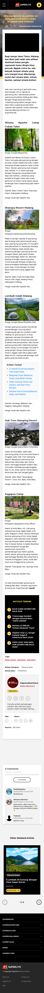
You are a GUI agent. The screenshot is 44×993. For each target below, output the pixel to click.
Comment (22, 780)
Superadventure (7, 26)
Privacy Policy (26, 981)
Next (39, 902)
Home (2, 26)
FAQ (3, 985)
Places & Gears (15, 26)
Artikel (11, 26)
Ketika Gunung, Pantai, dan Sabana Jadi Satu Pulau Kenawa (21, 385)
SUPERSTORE (8, 953)
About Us (5, 977)
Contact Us (25, 977)
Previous (4, 902)
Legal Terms (6, 981)
